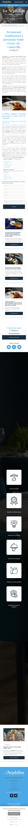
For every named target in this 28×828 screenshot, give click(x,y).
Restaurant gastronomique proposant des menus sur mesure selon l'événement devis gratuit (13, 234)
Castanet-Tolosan (6, 174)
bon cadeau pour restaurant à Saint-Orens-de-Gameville (14, 135)
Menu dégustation (7, 167)
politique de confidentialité (9, 203)
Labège (5, 175)
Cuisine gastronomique (7, 162)
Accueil (2, 25)
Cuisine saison (6, 163)
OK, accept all (14, 813)
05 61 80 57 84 (14, 5)
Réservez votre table (19, 2)
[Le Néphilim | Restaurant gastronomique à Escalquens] (6, 2)
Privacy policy (14, 824)
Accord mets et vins (7, 161)
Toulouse (5, 179)
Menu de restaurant (7, 166)
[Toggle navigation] (26, 2)
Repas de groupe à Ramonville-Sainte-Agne (12, 747)
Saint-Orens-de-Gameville (12, 25)
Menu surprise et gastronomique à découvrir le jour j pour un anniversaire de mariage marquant (13, 303)
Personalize (14, 821)
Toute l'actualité (14, 758)
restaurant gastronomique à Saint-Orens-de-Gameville (14, 125)
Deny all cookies (14, 817)
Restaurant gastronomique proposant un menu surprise (13, 268)
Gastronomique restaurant (8, 165)
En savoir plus (14, 244)
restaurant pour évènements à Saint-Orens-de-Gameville (14, 147)
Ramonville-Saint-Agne (7, 177)
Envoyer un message (14, 337)
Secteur (6, 25)
